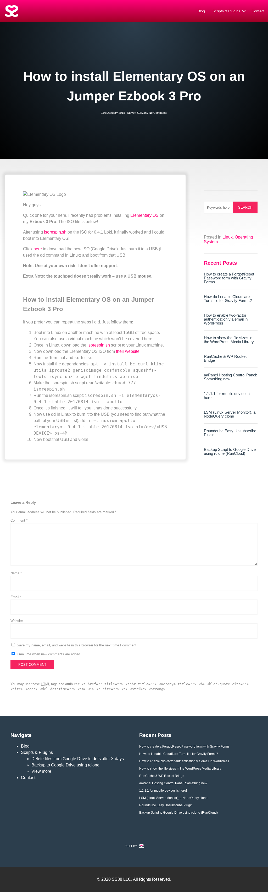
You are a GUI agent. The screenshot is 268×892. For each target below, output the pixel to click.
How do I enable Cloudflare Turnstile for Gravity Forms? (228, 298)
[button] (244, 11)
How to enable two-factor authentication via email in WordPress (226, 319)
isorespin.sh (55, 232)
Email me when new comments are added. (49, 654)
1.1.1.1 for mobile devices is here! (228, 395)
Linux (227, 237)
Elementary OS (144, 215)
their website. (128, 351)
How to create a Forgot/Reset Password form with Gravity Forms (229, 278)
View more (41, 771)
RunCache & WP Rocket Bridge (225, 358)
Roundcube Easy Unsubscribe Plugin (230, 433)
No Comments (158, 112)
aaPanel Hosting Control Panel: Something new (230, 377)
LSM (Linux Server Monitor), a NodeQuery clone (229, 414)
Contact (258, 11)
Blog (201, 11)
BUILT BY (131, 845)
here (38, 249)
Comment (18, 520)
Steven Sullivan (137, 112)
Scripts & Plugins (226, 11)
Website (16, 621)
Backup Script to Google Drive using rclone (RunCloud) (230, 451)
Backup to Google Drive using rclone (65, 765)
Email (15, 597)
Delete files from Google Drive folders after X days (77, 758)
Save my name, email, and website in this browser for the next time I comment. (77, 645)
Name (16, 573)
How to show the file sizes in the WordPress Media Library (229, 340)
